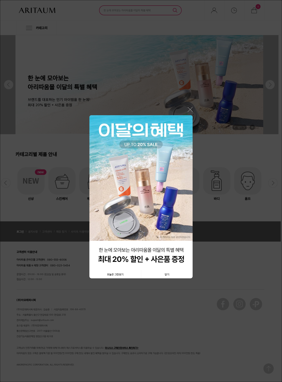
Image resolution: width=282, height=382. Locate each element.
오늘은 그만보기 (115, 274)
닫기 (167, 274)
